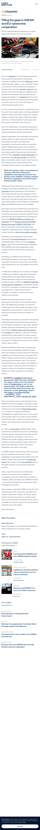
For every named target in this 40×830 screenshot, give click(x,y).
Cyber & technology (14, 536)
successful (5, 191)
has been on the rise (26, 89)
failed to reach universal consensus (24, 330)
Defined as (29, 81)
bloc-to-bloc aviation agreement (26, 232)
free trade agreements (18, 239)
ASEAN (3, 15)
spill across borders (20, 157)
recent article (15, 429)
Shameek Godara (18, 562)
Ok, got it (20, 826)
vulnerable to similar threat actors (23, 155)
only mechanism (26, 462)
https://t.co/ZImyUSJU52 (18, 392)
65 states (8, 333)
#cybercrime (16, 384)
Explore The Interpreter (8, 545)
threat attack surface (29, 409)
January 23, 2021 (29, 396)
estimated (23, 97)
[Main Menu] (37, 4)
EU (7, 536)
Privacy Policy (22, 822)
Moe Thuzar (16, 596)
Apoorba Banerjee (18, 580)
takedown (12, 76)
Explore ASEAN (5, 605)
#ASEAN (18, 378)
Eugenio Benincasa (6, 69)
